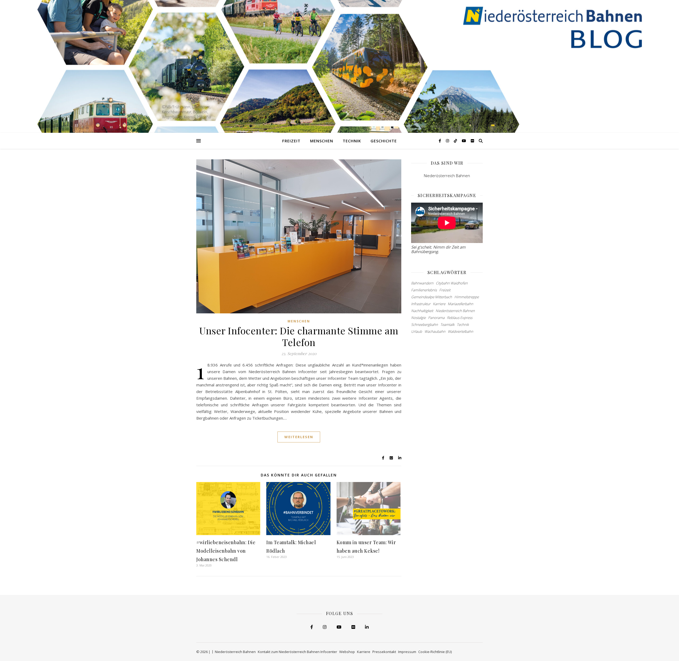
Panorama (436, 317)
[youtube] (464, 140)
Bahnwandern (422, 283)
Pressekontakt (384, 651)
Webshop (347, 651)
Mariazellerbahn (460, 303)
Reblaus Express (459, 317)
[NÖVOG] (339, 66)
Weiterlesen (298, 436)
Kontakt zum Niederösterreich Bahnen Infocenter (297, 651)
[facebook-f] (440, 140)
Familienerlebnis (424, 290)
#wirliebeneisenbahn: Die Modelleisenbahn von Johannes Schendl (225, 550)
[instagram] (448, 140)
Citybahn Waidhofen (452, 283)
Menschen (321, 140)
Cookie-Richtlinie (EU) (435, 651)
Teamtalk (447, 324)
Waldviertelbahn (460, 331)
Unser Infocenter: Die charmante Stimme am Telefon (298, 336)
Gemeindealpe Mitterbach (431, 297)
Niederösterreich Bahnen (447, 175)
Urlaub (416, 331)
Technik (352, 140)
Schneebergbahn (424, 324)
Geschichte (384, 140)
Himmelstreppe (466, 297)
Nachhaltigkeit (422, 310)
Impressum (407, 651)
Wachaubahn (434, 331)
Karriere (439, 303)
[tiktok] (456, 140)
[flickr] (472, 140)
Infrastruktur (420, 303)
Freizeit (291, 140)
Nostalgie (418, 317)
